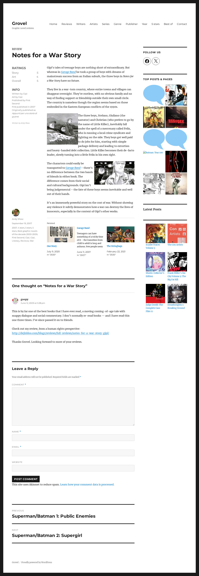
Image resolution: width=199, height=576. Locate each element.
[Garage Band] (92, 241)
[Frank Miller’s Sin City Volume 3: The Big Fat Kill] (177, 261)
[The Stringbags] (120, 234)
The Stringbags (114, 246)
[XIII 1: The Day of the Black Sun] (176, 95)
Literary (16, 241)
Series (105, 24)
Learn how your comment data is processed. (87, 484)
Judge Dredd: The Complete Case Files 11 (154, 308)
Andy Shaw (17, 219)
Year (144, 24)
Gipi (27, 237)
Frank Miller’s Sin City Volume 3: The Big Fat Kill (177, 276)
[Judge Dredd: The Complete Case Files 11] (155, 293)
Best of (168, 24)
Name (16, 431)
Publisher (132, 24)
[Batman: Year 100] (153, 152)
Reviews (67, 24)
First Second (18, 237)
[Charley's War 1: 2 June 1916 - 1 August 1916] (154, 95)
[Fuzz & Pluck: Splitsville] (154, 184)
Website (17, 462)
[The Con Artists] (177, 233)
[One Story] (61, 234)
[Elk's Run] (154, 139)
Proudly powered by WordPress (36, 562)
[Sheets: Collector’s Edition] (155, 261)
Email (16, 447)
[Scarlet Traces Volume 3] (155, 233)
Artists (94, 24)
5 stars (156, 24)
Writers (80, 24)
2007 (14, 227)
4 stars (21, 227)
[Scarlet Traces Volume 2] (154, 117)
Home (53, 24)
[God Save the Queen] (176, 139)
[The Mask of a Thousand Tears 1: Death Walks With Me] (176, 184)
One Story (52, 246)
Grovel (19, 23)
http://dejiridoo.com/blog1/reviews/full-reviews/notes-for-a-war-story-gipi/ (60, 333)
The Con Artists (175, 244)
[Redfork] (176, 117)
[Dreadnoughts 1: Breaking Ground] (177, 293)
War (32, 241)
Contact (182, 24)
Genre (117, 24)
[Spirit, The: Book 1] (176, 161)
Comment (19, 384)
